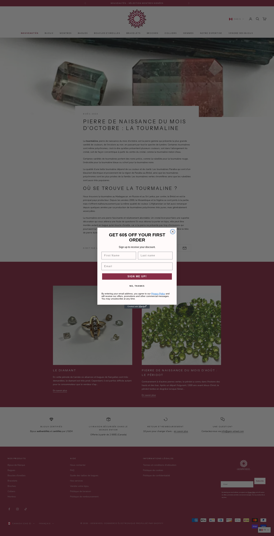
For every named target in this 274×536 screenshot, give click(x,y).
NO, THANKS (137, 286)
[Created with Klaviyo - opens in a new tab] (137, 307)
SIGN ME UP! (137, 276)
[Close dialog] (172, 231)
